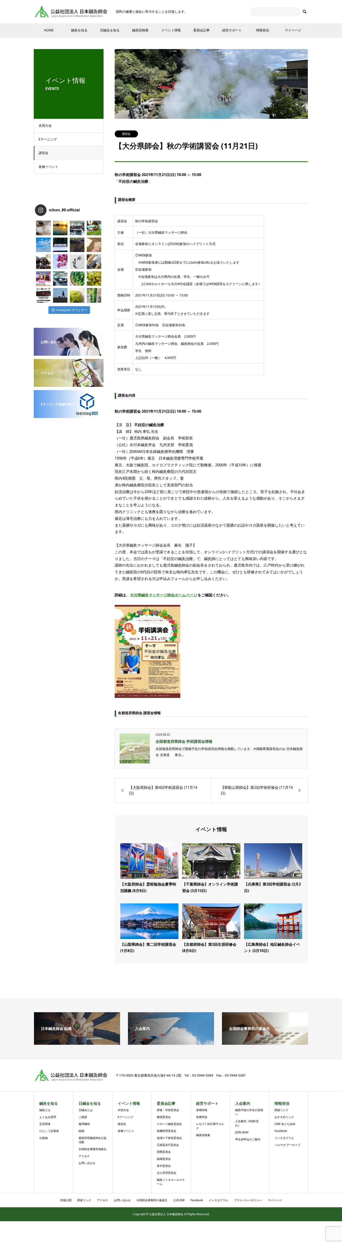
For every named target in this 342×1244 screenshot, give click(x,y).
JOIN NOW (241, 1132)
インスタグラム (284, 1138)
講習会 (43, 153)
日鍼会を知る (110, 30)
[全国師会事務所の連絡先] (265, 1042)
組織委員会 (164, 1159)
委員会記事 (201, 30)
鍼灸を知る (79, 30)
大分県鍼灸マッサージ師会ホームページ (163, 594)
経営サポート (232, 30)
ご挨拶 (83, 1117)
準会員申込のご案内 (247, 1139)
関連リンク (281, 1110)
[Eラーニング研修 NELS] (69, 414)
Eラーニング (48, 139)
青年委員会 (164, 1166)
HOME (49, 30)
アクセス (84, 1156)
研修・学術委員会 (168, 1110)
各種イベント (48, 166)
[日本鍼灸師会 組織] (77, 1042)
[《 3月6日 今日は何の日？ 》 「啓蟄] (94, 278)
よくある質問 (47, 1117)
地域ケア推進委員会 (169, 1138)
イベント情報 (171, 30)
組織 (81, 1131)
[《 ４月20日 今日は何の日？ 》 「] (77, 245)
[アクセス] (69, 383)
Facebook (281, 1131)
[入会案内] (171, 1042)
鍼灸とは (44, 1110)
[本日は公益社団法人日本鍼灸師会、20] (77, 228)
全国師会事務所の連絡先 (152, 1200)
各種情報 (201, 1110)
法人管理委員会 (166, 1173)
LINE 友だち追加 (285, 1124)
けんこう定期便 (49, 1131)
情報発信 (262, 30)
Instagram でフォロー (72, 310)
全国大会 (45, 125)
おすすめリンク (284, 1117)
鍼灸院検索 (140, 30)
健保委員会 (164, 1117)
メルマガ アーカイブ (287, 1145)
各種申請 (201, 1117)
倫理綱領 (84, 1124)
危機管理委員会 (166, 1131)
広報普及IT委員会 (168, 1145)
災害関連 (44, 1124)
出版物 (43, 1138)
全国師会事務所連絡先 (93, 1149)
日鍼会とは (86, 1110)
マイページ (293, 30)
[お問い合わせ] (69, 352)
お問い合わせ (87, 1163)
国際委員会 (164, 1152)
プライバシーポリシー (248, 1200)
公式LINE (179, 1200)
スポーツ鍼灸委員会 (169, 1124)
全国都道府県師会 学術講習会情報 (184, 741)
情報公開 (65, 1200)
